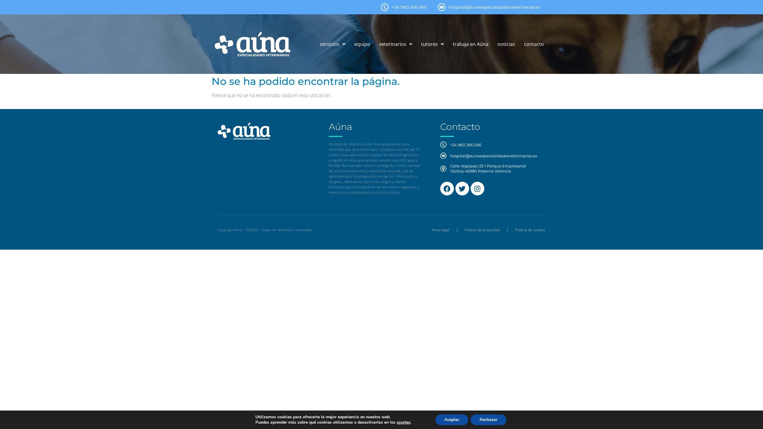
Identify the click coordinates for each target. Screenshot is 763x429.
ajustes (403, 422)
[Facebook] (447, 188)
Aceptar (451, 419)
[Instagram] (477, 188)
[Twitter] (462, 188)
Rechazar (488, 419)
